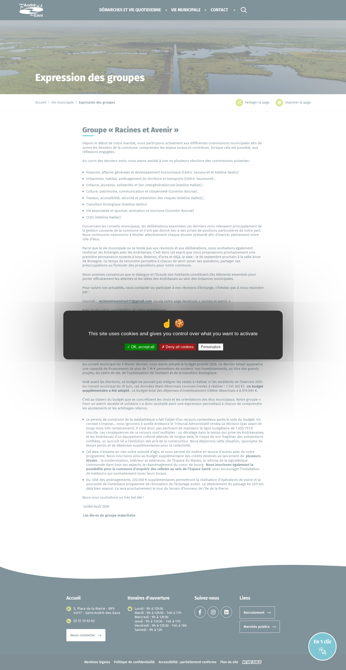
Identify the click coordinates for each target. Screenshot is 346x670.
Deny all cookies (179, 347)
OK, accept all (142, 347)
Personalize (211, 347)
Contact (219, 10)
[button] (130, 10)
